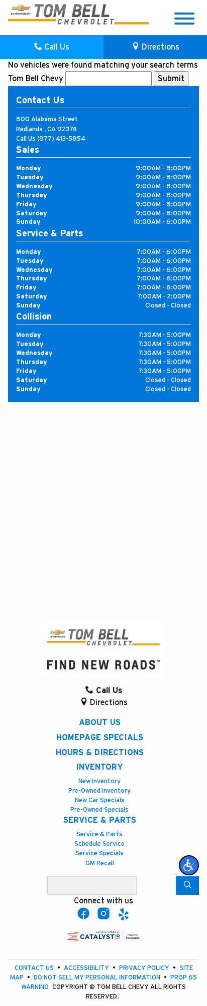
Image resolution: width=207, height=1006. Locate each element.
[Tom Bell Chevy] (39, 14)
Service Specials (99, 853)
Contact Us (35, 968)
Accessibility (87, 968)
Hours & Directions (100, 753)
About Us (100, 723)
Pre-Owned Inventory (99, 791)
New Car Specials (100, 800)
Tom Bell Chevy (35, 79)
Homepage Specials (99, 738)
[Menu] (184, 20)
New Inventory (99, 781)
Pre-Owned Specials (99, 810)
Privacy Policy (145, 968)
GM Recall (99, 863)
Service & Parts (99, 820)
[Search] (187, 885)
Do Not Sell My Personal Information (98, 977)
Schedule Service (99, 844)
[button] (189, 865)
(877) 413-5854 (61, 139)
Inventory (99, 767)
